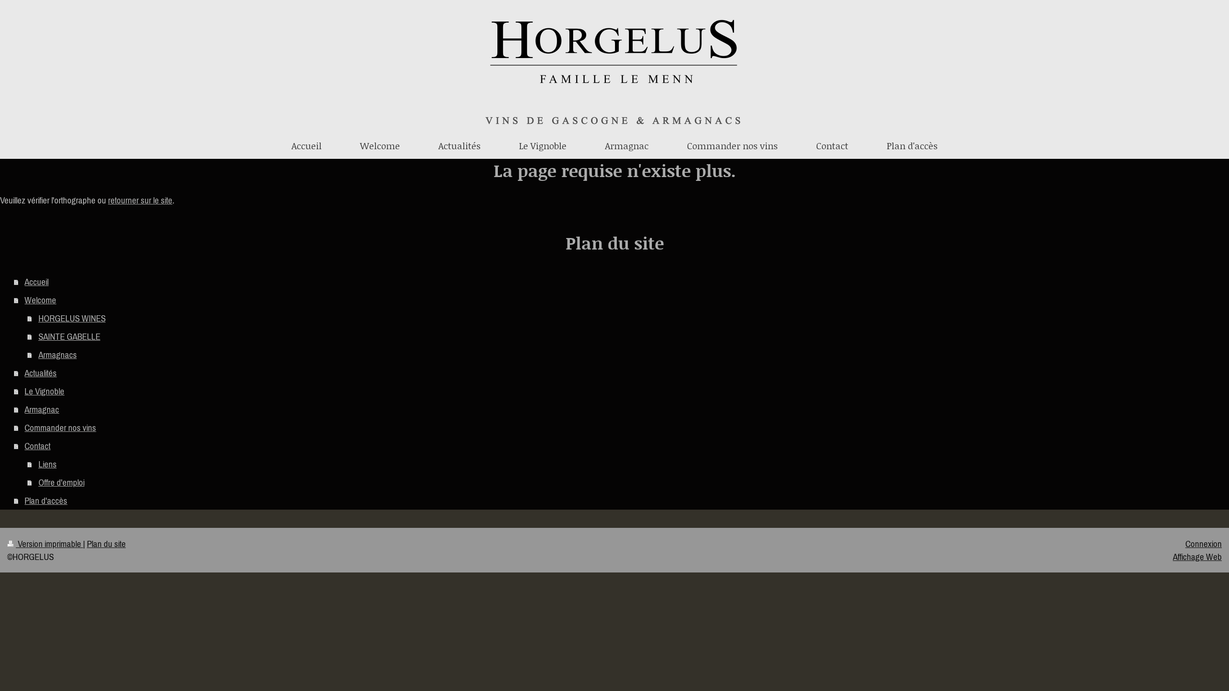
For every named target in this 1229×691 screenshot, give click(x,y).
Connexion (1203, 543)
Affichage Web (1197, 556)
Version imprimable (49, 543)
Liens (47, 464)
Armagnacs (57, 354)
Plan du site (106, 543)
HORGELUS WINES (72, 318)
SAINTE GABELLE (69, 336)
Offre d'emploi (61, 482)
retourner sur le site (140, 200)
